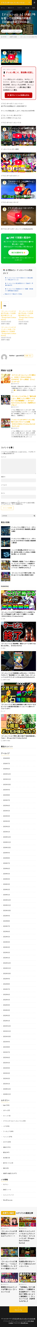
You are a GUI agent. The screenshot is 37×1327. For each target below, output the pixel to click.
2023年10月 (7, 910)
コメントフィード (8, 1195)
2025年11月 (7, 779)
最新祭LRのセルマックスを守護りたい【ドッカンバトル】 (9, 1289)
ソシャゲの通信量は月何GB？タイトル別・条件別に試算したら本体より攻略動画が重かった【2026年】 (23, 552)
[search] (34, 515)
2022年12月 (7, 963)
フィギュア (6, 1131)
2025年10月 (7, 784)
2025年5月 (6, 811)
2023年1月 (6, 958)
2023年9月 (6, 916)
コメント (3, 457)
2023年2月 (6, 952)
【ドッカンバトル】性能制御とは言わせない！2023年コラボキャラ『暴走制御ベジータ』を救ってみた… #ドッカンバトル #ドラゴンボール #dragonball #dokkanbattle (18, 675)
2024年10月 (7, 847)
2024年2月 (6, 889)
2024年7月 (6, 863)
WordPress (24, 1323)
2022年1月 (6, 1020)
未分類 (5, 1158)
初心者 (27, 8)
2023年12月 (7, 900)
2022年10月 (7, 973)
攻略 (4, 618)
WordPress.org (7, 1200)
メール (4, 485)
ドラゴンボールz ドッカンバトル (13, 1121)
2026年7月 (6, 763)
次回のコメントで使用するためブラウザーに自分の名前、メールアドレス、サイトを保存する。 (18, 503)
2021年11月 (7, 1031)
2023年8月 (6, 921)
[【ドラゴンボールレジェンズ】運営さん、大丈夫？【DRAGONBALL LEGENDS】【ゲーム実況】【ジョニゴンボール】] (5, 378)
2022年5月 (6, 999)
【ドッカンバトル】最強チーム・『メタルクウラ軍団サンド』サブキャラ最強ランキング (9, 1264)
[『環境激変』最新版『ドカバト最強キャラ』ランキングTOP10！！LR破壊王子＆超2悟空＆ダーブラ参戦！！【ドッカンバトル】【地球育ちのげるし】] (5, 565)
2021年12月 (7, 1026)
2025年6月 (6, 805)
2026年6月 (6, 769)
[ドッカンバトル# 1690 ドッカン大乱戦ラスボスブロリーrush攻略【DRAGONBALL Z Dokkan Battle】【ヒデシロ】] (5, 423)
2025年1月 (6, 832)
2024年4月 (6, 879)
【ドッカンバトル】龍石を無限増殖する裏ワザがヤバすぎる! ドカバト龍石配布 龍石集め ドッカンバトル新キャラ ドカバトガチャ (18, 706)
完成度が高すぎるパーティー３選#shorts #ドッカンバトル (27, 1263)
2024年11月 (7, 842)
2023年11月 (7, 905)
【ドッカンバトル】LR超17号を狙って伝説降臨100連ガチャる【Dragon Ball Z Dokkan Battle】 (8, 315)
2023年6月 (6, 931)
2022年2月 (6, 1015)
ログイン (5, 1184)
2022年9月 (6, 979)
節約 (4, 1168)
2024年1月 (6, 895)
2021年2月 (6, 1078)
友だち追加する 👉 (18, 252)
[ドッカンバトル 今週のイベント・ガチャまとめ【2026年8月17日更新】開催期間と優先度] (5, 542)
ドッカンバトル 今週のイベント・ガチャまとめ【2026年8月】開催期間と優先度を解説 (23, 529)
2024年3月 (6, 884)
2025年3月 (6, 821)
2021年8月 (6, 1047)
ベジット (5, 1137)
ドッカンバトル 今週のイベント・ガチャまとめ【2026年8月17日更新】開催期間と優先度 (23, 540)
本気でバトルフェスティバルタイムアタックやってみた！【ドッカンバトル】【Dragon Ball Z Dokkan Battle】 (27, 1237)
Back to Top (18, 1310)
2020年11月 (7, 1094)
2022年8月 (6, 984)
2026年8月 (6, 758)
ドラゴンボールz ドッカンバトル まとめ (23, 1318)
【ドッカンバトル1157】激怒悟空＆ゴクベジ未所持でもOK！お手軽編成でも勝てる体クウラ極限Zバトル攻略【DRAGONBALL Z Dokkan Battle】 (18, 614)
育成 (33, 8)
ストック (5, 1116)
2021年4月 (6, 1068)
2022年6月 (6, 994)
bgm (4, 1105)
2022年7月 (6, 989)
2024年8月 (6, 858)
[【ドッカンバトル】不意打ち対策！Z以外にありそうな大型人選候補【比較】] (5, 576)
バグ (4, 711)
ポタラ (5, 1142)
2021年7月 (6, 1052)
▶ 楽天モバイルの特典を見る (18, 95)
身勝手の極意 (16, 31)
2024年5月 (6, 874)
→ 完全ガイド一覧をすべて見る (12, 294)
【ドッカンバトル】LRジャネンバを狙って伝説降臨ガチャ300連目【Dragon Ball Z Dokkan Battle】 (8, 331)
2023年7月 (6, 926)
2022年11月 (7, 968)
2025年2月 (6, 826)
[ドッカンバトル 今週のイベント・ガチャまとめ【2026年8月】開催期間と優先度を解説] (5, 531)
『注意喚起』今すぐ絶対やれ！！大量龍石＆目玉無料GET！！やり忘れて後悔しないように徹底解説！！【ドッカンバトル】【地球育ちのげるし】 (27, 1294)
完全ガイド (11, 8)
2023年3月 (6, 947)
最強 (4, 648)
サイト (3, 493)
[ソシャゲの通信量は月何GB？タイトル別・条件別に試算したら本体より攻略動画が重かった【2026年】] (5, 553)
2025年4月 (6, 816)
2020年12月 (7, 1089)
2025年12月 (7, 774)
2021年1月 (6, 1083)
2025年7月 (6, 800)
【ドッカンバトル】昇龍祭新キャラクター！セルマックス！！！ (9, 1233)
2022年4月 (6, 1005)
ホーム (3, 8)
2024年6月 (6, 868)
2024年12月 (7, 837)
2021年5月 (6, 1062)
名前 (3, 476)
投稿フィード (7, 1189)
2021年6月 (6, 1057)
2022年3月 (6, 1010)
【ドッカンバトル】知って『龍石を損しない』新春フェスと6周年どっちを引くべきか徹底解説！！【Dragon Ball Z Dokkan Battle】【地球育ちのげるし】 (23, 400)
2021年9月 (6, 1041)
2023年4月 (6, 942)
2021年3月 (6, 1073)
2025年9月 (6, 790)
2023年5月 (6, 937)
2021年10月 (7, 1036)
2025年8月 (6, 795)
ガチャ (5, 1110)
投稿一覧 (28, 355)
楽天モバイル (7, 1163)
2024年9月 (6, 853)
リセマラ (19, 8)
